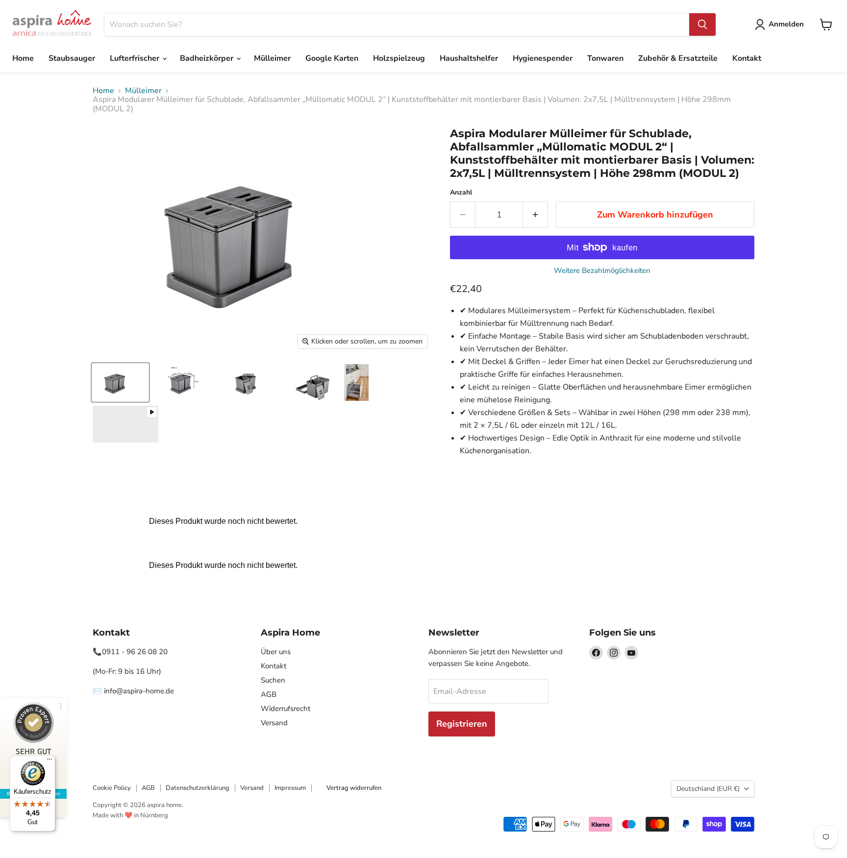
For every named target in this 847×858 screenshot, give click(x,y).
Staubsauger (72, 58)
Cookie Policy (112, 788)
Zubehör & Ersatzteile (678, 58)
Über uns (276, 652)
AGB (268, 694)
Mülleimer (272, 58)
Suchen (273, 680)
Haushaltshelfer (469, 58)
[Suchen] (702, 24)
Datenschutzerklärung (197, 788)
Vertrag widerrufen (353, 788)
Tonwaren (605, 58)
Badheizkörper (207, 58)
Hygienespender (543, 58)
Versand (274, 723)
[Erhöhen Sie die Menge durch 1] (535, 214)
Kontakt (746, 58)
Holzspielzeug (399, 58)
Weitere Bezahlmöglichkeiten (602, 271)
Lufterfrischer (135, 58)
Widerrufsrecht (285, 708)
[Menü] (49, 761)
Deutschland (708, 788)
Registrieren (461, 724)
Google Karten (331, 58)
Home (23, 58)
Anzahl (461, 192)
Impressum (290, 788)
